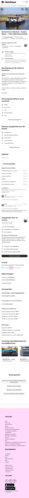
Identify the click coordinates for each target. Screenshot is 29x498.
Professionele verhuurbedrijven (12, 429)
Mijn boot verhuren (9, 427)
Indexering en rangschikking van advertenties (15, 442)
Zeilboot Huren (8, 465)
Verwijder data (5, 157)
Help (6, 421)
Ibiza (6, 457)
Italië (6, 460)
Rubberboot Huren (9, 470)
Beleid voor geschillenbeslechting (12, 444)
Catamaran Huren (9, 468)
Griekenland (8, 454)
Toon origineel (15, 199)
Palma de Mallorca (9, 458)
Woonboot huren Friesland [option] (14, 386)
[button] (22, 9)
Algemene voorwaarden (10, 434)
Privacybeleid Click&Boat (10, 431)
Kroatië (6, 455)
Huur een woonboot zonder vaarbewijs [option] (14, 393)
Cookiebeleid (8, 432)
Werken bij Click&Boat (10, 439)
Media (6, 426)
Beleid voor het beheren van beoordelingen (15, 445)
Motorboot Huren (9, 466)
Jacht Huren (8, 471)
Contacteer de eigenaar (14, 256)
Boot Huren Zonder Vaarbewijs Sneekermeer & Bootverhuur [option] (13, 381)
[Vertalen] (7, 192)
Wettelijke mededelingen (10, 435)
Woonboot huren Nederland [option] (14, 390)
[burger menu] (24, 2)
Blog (6, 440)
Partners (7, 437)
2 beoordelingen (9, 37)
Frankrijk (7, 462)
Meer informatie (8, 304)
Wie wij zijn (7, 422)
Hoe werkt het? (8, 424)
